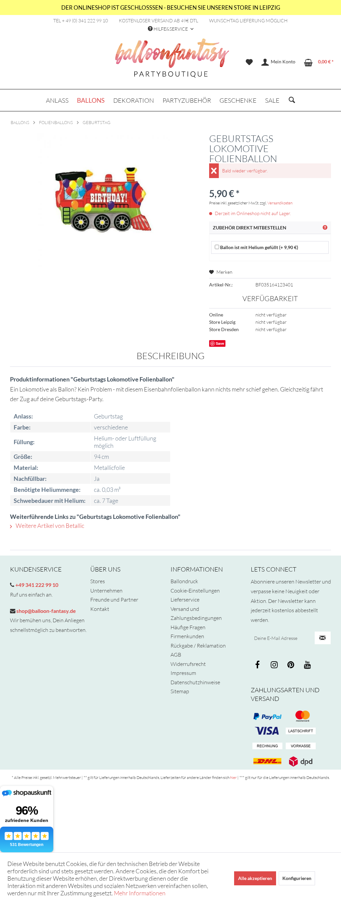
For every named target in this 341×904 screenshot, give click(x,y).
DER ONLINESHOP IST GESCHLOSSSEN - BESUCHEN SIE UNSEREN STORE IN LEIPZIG (170, 7)
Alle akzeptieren (255, 878)
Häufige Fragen (187, 627)
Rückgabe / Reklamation (198, 645)
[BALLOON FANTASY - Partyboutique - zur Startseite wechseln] (172, 62)
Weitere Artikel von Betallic (49, 525)
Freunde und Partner (114, 599)
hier (233, 777)
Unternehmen (106, 590)
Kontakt (99, 609)
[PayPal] (267, 716)
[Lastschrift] (300, 731)
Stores (97, 581)
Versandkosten (279, 202)
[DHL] (267, 761)
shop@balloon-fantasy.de (45, 611)
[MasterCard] (267, 731)
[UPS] (300, 761)
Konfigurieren (296, 878)
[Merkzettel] (249, 62)
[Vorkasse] (300, 746)
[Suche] (291, 100)
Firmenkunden (187, 636)
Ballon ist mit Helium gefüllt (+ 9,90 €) (258, 247)
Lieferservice (184, 599)
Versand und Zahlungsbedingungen (196, 614)
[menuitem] (249, 62)
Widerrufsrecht (188, 664)
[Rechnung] (267, 746)
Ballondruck (184, 581)
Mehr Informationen (140, 893)
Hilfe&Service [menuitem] (171, 29)
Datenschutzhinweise (195, 682)
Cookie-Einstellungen (195, 590)
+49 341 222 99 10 (36, 585)
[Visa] (300, 716)
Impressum (183, 673)
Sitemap (179, 691)
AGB (175, 654)
